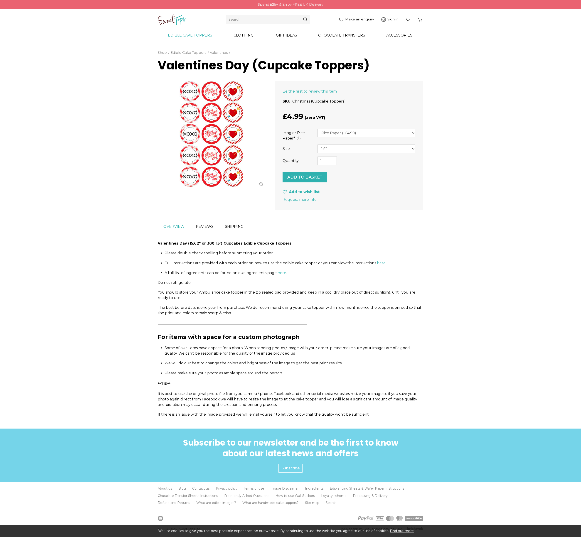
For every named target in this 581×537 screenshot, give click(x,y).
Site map (312, 503)
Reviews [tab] (205, 226)
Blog (182, 488)
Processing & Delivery (370, 496)
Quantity (291, 161)
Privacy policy (226, 488)
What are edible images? (216, 503)
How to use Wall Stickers (295, 496)
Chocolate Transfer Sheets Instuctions (188, 496)
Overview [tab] (174, 226)
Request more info (300, 199)
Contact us (200, 488)
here (381, 263)
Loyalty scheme (334, 496)
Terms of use (254, 488)
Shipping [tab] (234, 226)
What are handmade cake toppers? (270, 503)
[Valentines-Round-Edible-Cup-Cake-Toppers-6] (211, 134)
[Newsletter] (160, 518)
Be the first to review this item (310, 91)
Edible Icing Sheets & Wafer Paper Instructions (367, 488)
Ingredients (314, 488)
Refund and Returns (174, 503)
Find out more (402, 531)
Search (331, 503)
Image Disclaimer (285, 488)
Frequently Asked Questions (246, 496)
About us (165, 488)
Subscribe (290, 468)
